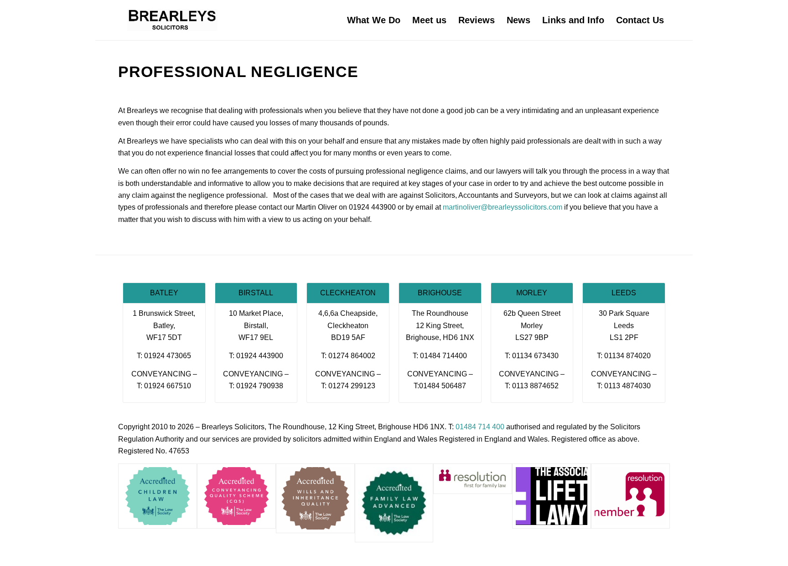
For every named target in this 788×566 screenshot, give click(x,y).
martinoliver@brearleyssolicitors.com (502, 207)
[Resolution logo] (630, 496)
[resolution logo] (472, 478)
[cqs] (236, 496)
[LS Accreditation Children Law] (157, 496)
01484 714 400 (480, 427)
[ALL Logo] (551, 496)
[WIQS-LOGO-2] (315, 498)
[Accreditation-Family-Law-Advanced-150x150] (394, 502)
